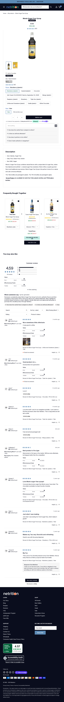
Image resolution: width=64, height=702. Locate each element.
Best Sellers (38, 603)
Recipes (5, 605)
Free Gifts (6, 618)
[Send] (56, 125)
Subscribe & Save (40, 613)
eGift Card (6, 616)
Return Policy (7, 634)
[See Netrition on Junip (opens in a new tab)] (35, 584)
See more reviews (32, 580)
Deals (36, 608)
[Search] (51, 7)
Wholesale (6, 637)
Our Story (6, 600)
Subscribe (40, 632)
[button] (56, 7)
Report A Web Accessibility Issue (15, 662)
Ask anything (32, 289)
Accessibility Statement (24, 685)
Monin (32, 23)
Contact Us (6, 631)
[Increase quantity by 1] (21, 117)
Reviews (5, 608)
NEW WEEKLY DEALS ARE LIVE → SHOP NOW (30, 1)
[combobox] (35, 7)
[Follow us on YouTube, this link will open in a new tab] (13, 672)
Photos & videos (35, 314)
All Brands (37, 600)
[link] (32, 28)
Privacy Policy (6, 685)
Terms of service (14, 685)
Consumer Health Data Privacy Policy (13, 639)
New (36, 605)
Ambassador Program (9, 613)
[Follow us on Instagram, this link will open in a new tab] (7, 672)
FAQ (4, 610)
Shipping (5, 626)
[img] (8, 65)
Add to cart (38, 117)
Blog (4, 603)
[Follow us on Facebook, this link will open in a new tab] (4, 672)
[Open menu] (4, 7)
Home (4, 13)
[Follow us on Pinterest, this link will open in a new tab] (10, 672)
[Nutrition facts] (9, 81)
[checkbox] (36, 314)
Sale (36, 610)
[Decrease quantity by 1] (13, 117)
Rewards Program (40, 616)
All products (11, 13)
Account (5, 629)
